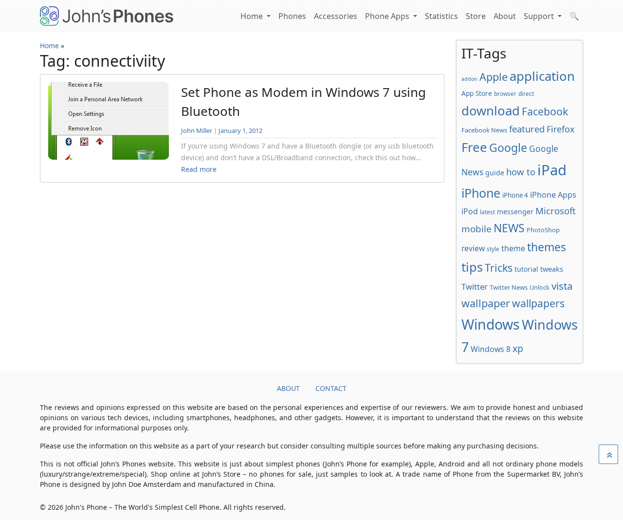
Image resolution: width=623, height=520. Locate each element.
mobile (476, 229)
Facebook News (484, 130)
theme (513, 248)
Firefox (560, 129)
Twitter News (509, 287)
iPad (552, 170)
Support (540, 16)
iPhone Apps (553, 194)
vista (562, 286)
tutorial (526, 269)
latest (487, 212)
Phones (292, 16)
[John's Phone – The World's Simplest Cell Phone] (106, 16)
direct (526, 93)
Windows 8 (491, 349)
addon (469, 78)
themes (546, 247)
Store (476, 16)
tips (472, 267)
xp (518, 348)
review (473, 248)
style (493, 249)
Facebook (545, 111)
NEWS (509, 228)
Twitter (474, 286)
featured (527, 129)
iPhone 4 (515, 195)
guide (494, 172)
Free (474, 147)
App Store (476, 93)
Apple (493, 77)
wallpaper (485, 303)
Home (252, 16)
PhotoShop (543, 229)
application (542, 76)
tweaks (551, 269)
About (505, 16)
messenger (515, 211)
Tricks (499, 267)
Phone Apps (388, 16)
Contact (331, 388)
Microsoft (555, 210)
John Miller (196, 130)
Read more (199, 169)
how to (520, 172)
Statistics (441, 16)
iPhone (480, 193)
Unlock (540, 287)
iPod (469, 211)
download (490, 110)
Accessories (335, 16)
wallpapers (538, 303)
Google (508, 147)
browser (505, 93)
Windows (490, 324)
